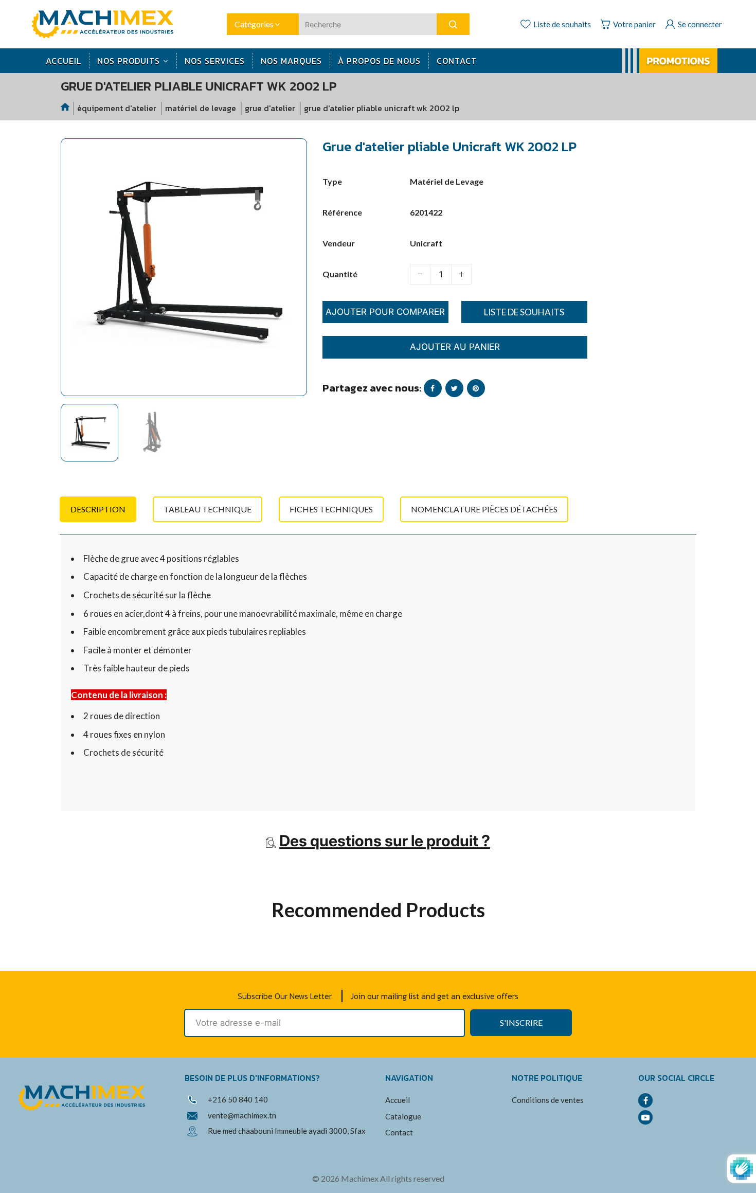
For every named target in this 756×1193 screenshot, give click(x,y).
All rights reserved (412, 1178)
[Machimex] (106, 23)
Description (97, 509)
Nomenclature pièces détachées (484, 509)
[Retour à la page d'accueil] (66, 108)
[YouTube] (645, 1117)
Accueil (397, 1100)
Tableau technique (207, 509)
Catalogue (403, 1116)
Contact (399, 1132)
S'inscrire (521, 1022)
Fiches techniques (331, 509)
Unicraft (426, 243)
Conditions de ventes (548, 1100)
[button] (76, 437)
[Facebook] (645, 1100)
